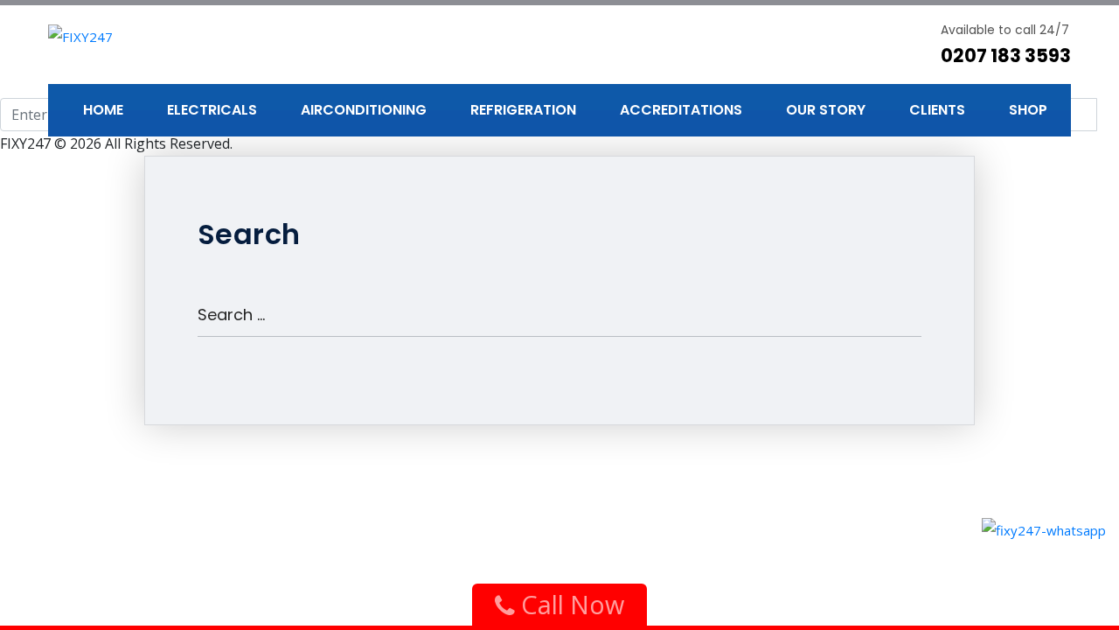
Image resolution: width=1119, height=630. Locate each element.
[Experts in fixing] (80, 35)
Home (103, 110)
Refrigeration (523, 110)
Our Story (825, 110)
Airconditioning (364, 110)
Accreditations (681, 110)
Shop (1028, 110)
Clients (937, 110)
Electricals (212, 110)
